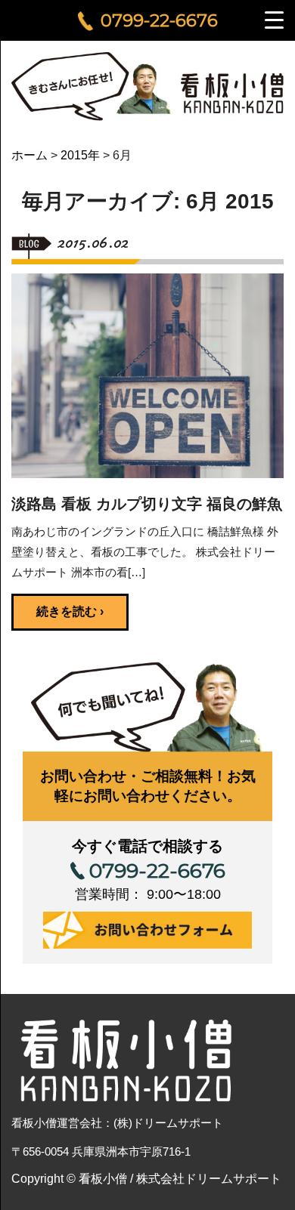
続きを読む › (70, 611)
